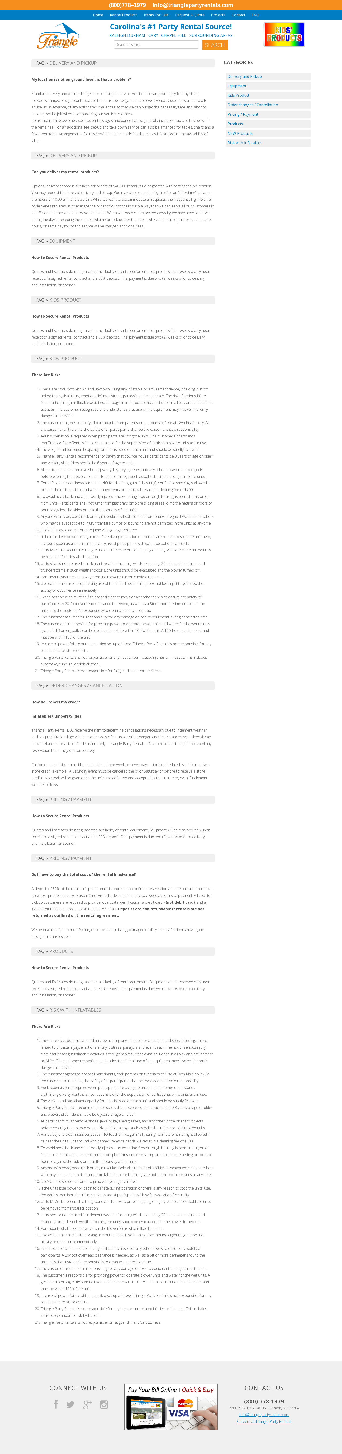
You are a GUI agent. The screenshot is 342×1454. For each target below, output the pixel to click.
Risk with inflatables (245, 142)
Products (235, 123)
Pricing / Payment (243, 114)
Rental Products (123, 14)
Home (98, 14)
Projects (218, 14)
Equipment (237, 85)
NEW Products (240, 133)
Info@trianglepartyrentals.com (264, 1414)
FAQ (255, 14)
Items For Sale (156, 14)
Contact (238, 14)
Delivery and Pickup (245, 76)
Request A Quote (190, 14)
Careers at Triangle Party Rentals (264, 1421)
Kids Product (238, 95)
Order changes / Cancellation (253, 104)
